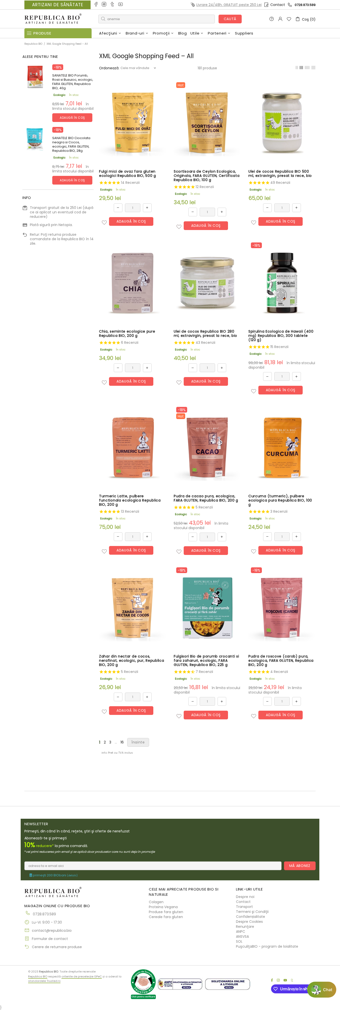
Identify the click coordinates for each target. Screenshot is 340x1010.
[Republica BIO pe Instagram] (104, 5)
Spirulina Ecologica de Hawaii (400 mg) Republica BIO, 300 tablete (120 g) (281, 335)
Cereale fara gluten (166, 917)
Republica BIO (53, 19)
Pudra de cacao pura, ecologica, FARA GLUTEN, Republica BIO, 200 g (206, 498)
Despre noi (245, 896)
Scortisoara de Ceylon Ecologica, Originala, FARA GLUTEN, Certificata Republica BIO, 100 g (207, 175)
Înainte (138, 742)
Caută (230, 18)
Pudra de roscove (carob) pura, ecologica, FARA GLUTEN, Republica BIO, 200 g (281, 660)
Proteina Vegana (163, 907)
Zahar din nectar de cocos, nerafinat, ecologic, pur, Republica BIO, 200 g (131, 660)
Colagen (156, 902)
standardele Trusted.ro (44, 981)
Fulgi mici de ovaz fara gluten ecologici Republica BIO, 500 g (127, 173)
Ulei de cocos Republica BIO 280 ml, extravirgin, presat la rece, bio (205, 333)
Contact (277, 4)
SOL (239, 941)
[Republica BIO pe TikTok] (112, 5)
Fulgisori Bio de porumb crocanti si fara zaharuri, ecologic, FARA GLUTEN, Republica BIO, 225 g (206, 660)
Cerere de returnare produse (57, 947)
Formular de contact (50, 938)
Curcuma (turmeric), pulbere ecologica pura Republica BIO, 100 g (280, 500)
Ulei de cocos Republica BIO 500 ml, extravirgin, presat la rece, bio (280, 173)
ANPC (240, 931)
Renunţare (245, 926)
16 (122, 742)
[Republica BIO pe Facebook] (96, 5)
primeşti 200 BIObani (55, 875)
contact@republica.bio (52, 930)
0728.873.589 (305, 5)
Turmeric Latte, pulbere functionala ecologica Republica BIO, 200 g (130, 500)
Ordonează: (109, 68)
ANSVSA (242, 936)
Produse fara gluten (166, 912)
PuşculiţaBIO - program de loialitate (267, 946)
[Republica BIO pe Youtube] (121, 5)
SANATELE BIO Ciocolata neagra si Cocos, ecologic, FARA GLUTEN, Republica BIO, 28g (71, 144)
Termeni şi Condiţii (252, 911)
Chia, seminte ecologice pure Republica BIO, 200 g (127, 333)
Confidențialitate (250, 916)
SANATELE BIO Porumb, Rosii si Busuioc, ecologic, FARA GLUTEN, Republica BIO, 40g (72, 81)
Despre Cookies (249, 921)
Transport (244, 906)
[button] (104, 222)
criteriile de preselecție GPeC (81, 976)
